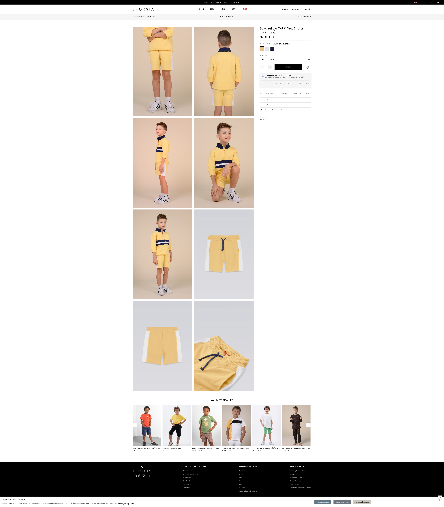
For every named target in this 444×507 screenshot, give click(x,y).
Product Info (264, 100)
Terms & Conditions (190, 474)
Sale (240, 484)
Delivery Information (297, 471)
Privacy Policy (188, 477)
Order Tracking (295, 481)
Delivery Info (264, 105)
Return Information (297, 474)
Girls (240, 477)
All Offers (242, 488)
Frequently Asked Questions (300, 488)
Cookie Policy (188, 481)
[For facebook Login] (135, 476)
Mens (241, 474)
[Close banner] (440, 499)
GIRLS (222, 9)
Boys (240, 481)
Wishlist (308, 93)
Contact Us (187, 488)
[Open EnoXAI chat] (440, 497)
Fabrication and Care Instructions (272, 110)
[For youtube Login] (148, 476)
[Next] (308, 425)
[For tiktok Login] (144, 476)
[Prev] (135, 425)
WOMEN (200, 9)
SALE (245, 9)
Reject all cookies (342, 502)
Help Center (294, 484)
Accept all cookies (362, 502)
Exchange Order (296, 477)
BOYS (234, 9)
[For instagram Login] (139, 476)
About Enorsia (188, 471)
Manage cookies (323, 502)
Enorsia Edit (187, 484)
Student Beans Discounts (248, 491)
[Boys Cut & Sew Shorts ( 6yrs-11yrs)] (162, 71)
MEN (212, 9)
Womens (242, 471)
